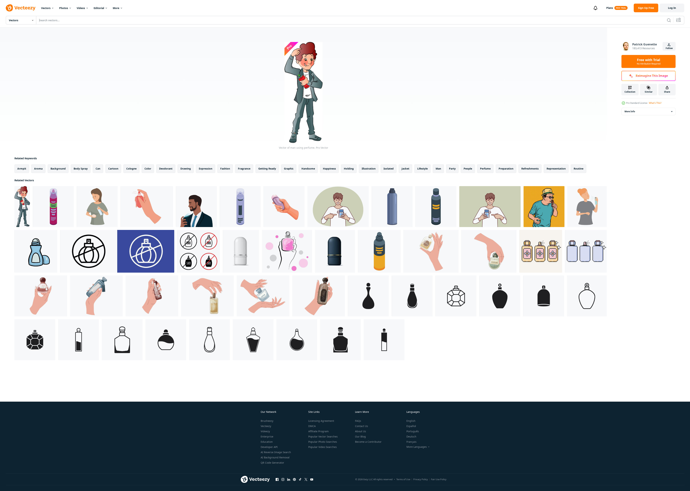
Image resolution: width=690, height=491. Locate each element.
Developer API (269, 447)
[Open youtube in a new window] (311, 479)
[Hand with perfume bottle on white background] (287, 251)
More (116, 8)
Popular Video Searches (322, 447)
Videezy (265, 431)
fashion (225, 168)
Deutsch (411, 436)
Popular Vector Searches (323, 436)
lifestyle (422, 168)
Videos (81, 8)
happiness (329, 168)
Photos (63, 8)
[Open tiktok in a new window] (300, 479)
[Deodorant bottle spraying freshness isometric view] (435, 206)
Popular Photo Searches (322, 441)
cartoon (113, 168)
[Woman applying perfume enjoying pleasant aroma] (587, 206)
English (410, 421)
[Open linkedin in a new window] (288, 479)
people (468, 168)
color (147, 168)
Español (411, 426)
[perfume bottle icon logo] (368, 296)
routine (578, 168)
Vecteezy (266, 426)
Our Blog (360, 436)
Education (267, 441)
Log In (672, 8)
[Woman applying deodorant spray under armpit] (97, 206)
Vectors (46, 8)
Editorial (99, 8)
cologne (131, 168)
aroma (38, 168)
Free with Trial (648, 61)
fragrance (244, 168)
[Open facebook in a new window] (277, 479)
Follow (669, 48)
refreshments (530, 168)
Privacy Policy (420, 479)
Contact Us (361, 426)
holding (349, 168)
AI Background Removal (275, 457)
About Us (360, 431)
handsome (308, 168)
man (438, 168)
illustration (369, 168)
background (58, 168)
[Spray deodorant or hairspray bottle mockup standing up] (240, 206)
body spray (81, 168)
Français (411, 441)
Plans (609, 8)
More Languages (416, 446)
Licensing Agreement (321, 421)
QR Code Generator (272, 462)
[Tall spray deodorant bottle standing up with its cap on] (392, 206)
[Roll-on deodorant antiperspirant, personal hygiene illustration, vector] (35, 251)
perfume (485, 168)
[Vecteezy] (20, 8)
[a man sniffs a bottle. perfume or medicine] (543, 206)
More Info (630, 111)
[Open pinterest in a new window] (294, 479)
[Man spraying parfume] (196, 206)
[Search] (669, 20)
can (98, 168)
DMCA (312, 426)
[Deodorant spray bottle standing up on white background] (53, 206)
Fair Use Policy (438, 479)
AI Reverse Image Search (276, 452)
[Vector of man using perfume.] (22, 206)
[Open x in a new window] (306, 479)
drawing (185, 168)
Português (412, 431)
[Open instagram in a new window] (282, 479)
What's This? (655, 103)
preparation (506, 168)
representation (556, 168)
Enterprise (267, 436)
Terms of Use (403, 479)
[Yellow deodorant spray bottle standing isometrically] (379, 251)
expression (205, 168)
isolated (389, 168)
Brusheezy (267, 421)
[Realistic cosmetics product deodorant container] (241, 251)
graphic (288, 168)
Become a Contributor (368, 441)
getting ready (267, 168)
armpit (21, 168)
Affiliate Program (318, 431)
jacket (405, 168)
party (452, 168)
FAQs (358, 421)
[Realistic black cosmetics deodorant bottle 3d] (335, 251)
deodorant (165, 168)
